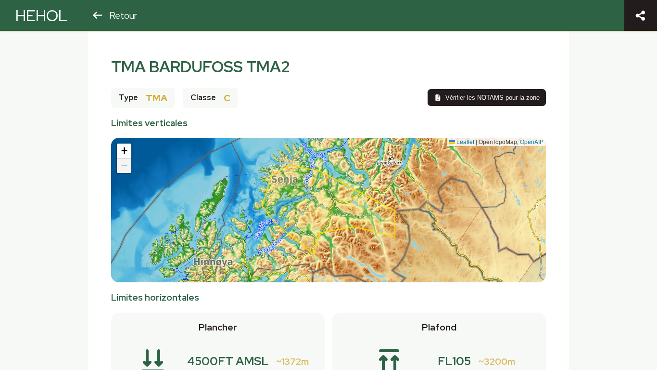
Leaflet (464, 141)
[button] (124, 151)
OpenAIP (531, 141)
